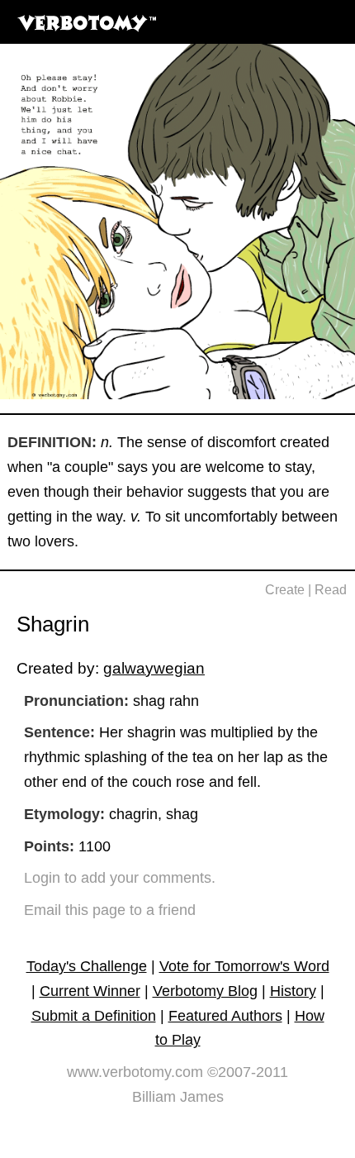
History (293, 991)
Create (285, 590)
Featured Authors (225, 1016)
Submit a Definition (93, 1016)
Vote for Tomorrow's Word (244, 966)
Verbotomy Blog (205, 991)
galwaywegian (154, 668)
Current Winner (90, 991)
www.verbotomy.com (135, 1072)
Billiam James (178, 1097)
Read (331, 590)
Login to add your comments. (119, 878)
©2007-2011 (247, 1072)
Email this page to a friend (110, 910)
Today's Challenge (86, 966)
